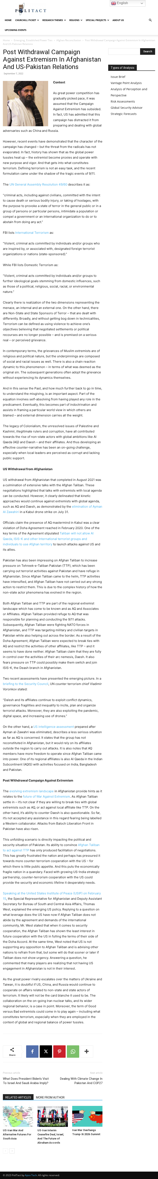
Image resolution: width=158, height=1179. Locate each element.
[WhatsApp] (73, 1051)
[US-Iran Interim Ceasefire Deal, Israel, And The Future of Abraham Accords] (52, 1116)
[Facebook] (32, 1051)
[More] (86, 1051)
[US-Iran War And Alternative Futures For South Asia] (18, 1116)
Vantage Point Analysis (126, 83)
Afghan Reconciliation (68, 40)
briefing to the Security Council (25, 684)
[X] (46, 1051)
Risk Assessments (123, 101)
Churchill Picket (25, 20)
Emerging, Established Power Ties (33, 40)
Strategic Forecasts (124, 114)
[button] (150, 20)
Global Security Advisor (127, 108)
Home (8, 20)
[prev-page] (5, 1150)
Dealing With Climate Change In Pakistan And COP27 (81, 1081)
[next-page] (12, 1150)
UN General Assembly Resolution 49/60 (38, 184)
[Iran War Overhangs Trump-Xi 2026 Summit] (87, 1116)
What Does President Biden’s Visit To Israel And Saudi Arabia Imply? (26, 1081)
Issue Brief (118, 77)
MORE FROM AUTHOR (50, 1097)
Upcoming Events (15, 30)
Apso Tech (31, 1175)
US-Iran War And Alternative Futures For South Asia (17, 1134)
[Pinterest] (59, 1051)
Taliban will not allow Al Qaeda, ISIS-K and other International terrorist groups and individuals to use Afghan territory (48, 538)
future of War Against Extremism (46, 796)
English (122, 3)
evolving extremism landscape (31, 791)
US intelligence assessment (53, 727)
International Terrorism (32, 233)
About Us (118, 20)
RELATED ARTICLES (18, 1097)
